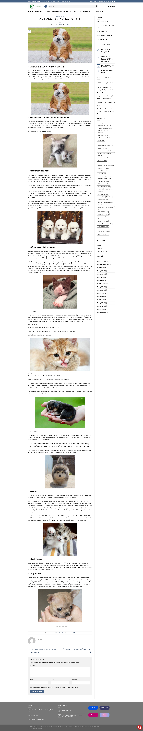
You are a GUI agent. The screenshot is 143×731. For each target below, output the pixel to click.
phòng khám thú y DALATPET (105, 176)
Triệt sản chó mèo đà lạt (103, 226)
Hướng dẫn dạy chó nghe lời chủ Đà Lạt (105, 91)
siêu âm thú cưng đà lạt (103, 194)
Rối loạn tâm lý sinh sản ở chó (104, 183)
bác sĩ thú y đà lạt (102, 123)
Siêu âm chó (100, 189)
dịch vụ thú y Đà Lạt (102, 160)
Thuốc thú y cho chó (58, 11)
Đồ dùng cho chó (85, 11)
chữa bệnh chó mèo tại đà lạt (104, 150)
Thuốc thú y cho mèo (72, 11)
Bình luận (33, 665)
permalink (72, 632)
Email (52, 679)
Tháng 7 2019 (101, 293)
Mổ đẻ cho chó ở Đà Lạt (103, 168)
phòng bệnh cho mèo (102, 170)
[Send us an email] (114, 1)
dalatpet (66, 24)
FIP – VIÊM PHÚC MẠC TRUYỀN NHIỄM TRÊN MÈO (107, 51)
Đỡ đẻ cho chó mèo (102, 229)
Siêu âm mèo (101, 191)
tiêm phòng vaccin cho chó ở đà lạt (105, 202)
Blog (98, 245)
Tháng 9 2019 (101, 287)
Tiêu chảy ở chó (105, 44)
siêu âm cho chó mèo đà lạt (104, 186)
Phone (93, 715)
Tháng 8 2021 (101, 267)
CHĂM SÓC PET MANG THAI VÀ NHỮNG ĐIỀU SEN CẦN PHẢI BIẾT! (107, 59)
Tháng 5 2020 (101, 274)
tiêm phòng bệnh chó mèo (104, 204)
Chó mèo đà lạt (101, 140)
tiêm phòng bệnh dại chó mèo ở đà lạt (105, 208)
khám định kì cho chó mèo (104, 163)
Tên (31, 679)
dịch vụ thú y (106, 157)
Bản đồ (104, 715)
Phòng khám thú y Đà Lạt (103, 181)
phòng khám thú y (102, 173)
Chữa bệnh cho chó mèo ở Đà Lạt (105, 145)
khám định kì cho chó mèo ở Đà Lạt (106, 165)
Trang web (74, 679)
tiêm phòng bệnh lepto (103, 211)
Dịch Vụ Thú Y (60, 16)
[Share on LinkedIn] (66, 627)
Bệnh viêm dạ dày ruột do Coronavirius (103, 131)
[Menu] (45, 6)
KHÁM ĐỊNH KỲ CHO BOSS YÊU (107, 71)
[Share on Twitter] (57, 627)
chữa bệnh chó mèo (102, 148)
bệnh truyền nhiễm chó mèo (104, 125)
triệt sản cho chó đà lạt (103, 221)
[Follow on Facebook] (112, 1)
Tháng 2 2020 (101, 280)
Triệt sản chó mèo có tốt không (105, 223)
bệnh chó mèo (110, 123)
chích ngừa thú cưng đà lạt (104, 137)
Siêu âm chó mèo (109, 189)
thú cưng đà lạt (101, 196)
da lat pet (100, 157)
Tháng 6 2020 (101, 271)
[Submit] (96, 6)
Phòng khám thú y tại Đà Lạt (104, 178)
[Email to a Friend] (60, 627)
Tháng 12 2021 (101, 261)
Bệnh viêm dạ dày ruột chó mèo (105, 128)
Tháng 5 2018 (101, 312)
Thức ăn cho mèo (33, 11)
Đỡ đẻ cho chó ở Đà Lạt (103, 234)
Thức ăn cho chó (45, 11)
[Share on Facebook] (54, 627)
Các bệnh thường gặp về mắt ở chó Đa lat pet (106, 154)
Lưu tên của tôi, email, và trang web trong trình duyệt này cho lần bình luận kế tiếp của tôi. (55, 687)
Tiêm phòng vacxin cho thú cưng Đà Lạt (106, 217)
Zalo (93, 708)
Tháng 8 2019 (101, 290)
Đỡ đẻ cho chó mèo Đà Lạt (104, 231)
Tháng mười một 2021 (103, 264)
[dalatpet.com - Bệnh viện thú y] (35, 6)
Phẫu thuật (110, 83)
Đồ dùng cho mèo (98, 11)
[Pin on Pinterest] (63, 627)
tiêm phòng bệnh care (103, 199)
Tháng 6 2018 (101, 309)
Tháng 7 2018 (101, 306)
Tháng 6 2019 (101, 296)
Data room (100, 248)
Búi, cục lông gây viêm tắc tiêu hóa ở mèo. (107, 65)
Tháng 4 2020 (101, 277)
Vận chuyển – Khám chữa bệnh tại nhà (105, 111)
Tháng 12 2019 (101, 283)
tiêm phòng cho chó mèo (103, 214)
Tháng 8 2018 (101, 303)
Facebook (104, 708)
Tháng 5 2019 (101, 299)
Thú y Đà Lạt (109, 196)
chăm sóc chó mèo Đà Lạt (103, 143)
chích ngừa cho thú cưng (103, 135)
